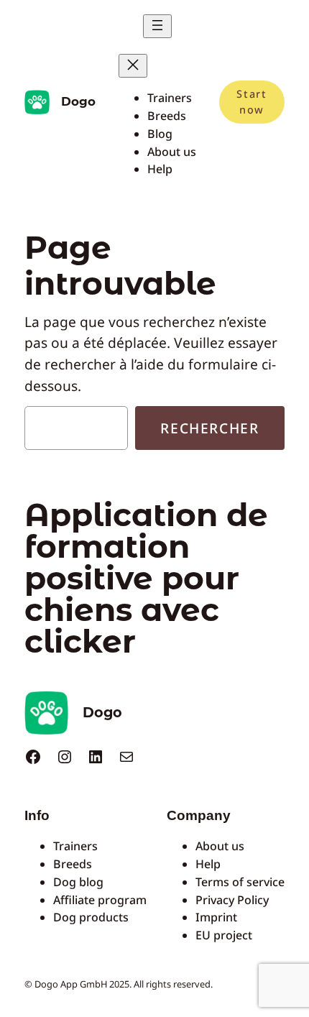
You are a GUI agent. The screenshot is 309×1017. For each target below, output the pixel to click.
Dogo (78, 101)
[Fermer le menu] (133, 66)
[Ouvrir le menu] (157, 26)
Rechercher (209, 428)
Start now (251, 101)
